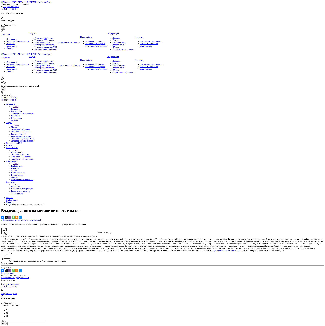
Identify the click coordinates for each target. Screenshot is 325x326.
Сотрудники (11, 46)
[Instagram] (7, 313)
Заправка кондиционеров (45, 49)
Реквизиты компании (149, 43)
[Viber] (9, 217)
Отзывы (9, 48)
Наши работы (86, 37)
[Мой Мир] (20, 217)
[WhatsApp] (13, 217)
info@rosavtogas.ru (9, 294)
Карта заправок (119, 42)
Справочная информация (123, 49)
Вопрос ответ (118, 45)
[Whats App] (7, 316)
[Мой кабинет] (2, 31)
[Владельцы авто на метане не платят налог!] (21, 220)
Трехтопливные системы (96, 46)
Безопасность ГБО (65, 42)
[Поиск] (3, 28)
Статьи (115, 40)
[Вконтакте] (7, 310)
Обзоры (115, 47)
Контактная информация (150, 41)
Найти (4, 324)
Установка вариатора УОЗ (45, 47)
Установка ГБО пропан (44, 40)
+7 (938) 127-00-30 (9, 9)
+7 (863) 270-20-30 (11, 7)
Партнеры (10, 43)
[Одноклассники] (16, 217)
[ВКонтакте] (2, 217)
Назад (16, 106)
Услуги (32, 33)
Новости (116, 38)
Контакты (139, 37)
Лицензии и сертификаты (17, 41)
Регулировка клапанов (44, 45)
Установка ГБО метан (43, 38)
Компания (5, 35)
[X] (6, 217)
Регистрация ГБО (42, 42)
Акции (77, 42)
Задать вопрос (146, 46)
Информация (113, 33)
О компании (11, 39)
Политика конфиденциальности (15, 278)
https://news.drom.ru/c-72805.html (226, 250)
